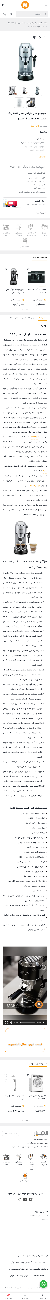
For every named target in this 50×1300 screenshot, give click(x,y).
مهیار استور (35, 485)
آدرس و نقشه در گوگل (20, 1262)
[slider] (27, 1022)
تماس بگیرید (36, 297)
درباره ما (44, 1219)
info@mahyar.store (35, 1143)
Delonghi (35, 437)
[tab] (42, 318)
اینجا (45, 471)
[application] (25, 986)
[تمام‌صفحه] (6, 1022)
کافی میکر (38, 23)
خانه (45, 23)
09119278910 (38, 1139)
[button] (27, 309)
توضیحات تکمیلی (28, 318)
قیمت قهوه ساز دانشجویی (25, 1044)
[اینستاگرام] (19, 1199)
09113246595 (39, 1275)
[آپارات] (30, 1199)
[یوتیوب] (25, 1199)
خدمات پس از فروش (39, 1215)
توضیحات (42, 318)
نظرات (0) (14, 318)
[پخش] (43, 1022)
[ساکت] (10, 1022)
